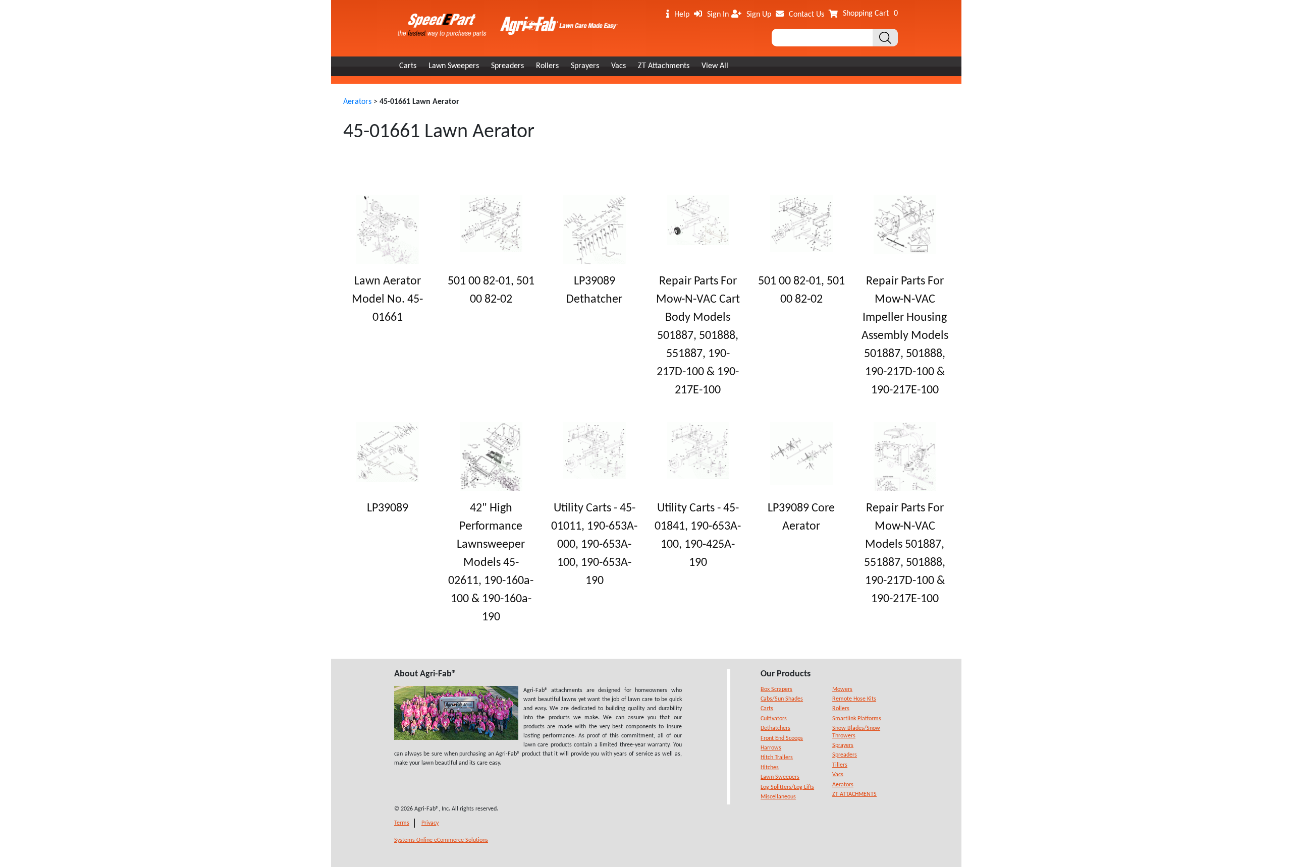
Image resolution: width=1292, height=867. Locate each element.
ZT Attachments (663, 66)
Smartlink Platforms (856, 719)
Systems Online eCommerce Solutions (441, 840)
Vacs (618, 66)
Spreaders (507, 66)
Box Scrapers (776, 689)
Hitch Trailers (777, 758)
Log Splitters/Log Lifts (787, 787)
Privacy (430, 823)
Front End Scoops (782, 738)
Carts (407, 66)
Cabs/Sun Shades (782, 699)
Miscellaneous (778, 797)
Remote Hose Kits (854, 699)
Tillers (839, 765)
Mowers (842, 689)
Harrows (771, 748)
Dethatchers (775, 728)
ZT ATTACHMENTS (854, 794)
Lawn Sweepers (453, 66)
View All (715, 66)
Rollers (547, 66)
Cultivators (774, 719)
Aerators (357, 102)
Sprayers (585, 66)
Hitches (770, 768)
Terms (401, 823)
